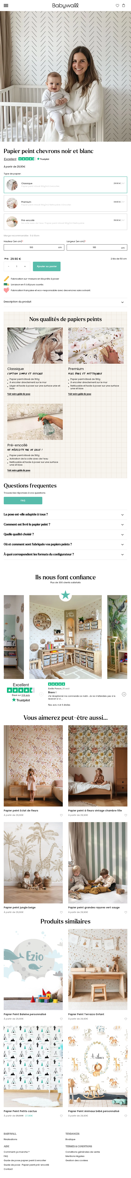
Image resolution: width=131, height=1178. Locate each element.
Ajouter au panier (47, 266)
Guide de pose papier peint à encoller (25, 1160)
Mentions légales (75, 1156)
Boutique (70, 1139)
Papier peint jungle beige (19, 907)
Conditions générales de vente (83, 1151)
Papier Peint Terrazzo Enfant (86, 1014)
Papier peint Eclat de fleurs (21, 810)
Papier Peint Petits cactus (20, 1111)
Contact (8, 1169)
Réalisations (10, 1139)
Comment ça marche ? (17, 1151)
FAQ (23, 500)
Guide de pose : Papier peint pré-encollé (26, 1164)
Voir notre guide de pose (18, 393)
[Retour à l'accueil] (65, 5)
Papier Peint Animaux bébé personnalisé (93, 1111)
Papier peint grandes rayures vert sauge (94, 907)
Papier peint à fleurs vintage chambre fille (95, 810)
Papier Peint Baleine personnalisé (25, 1014)
